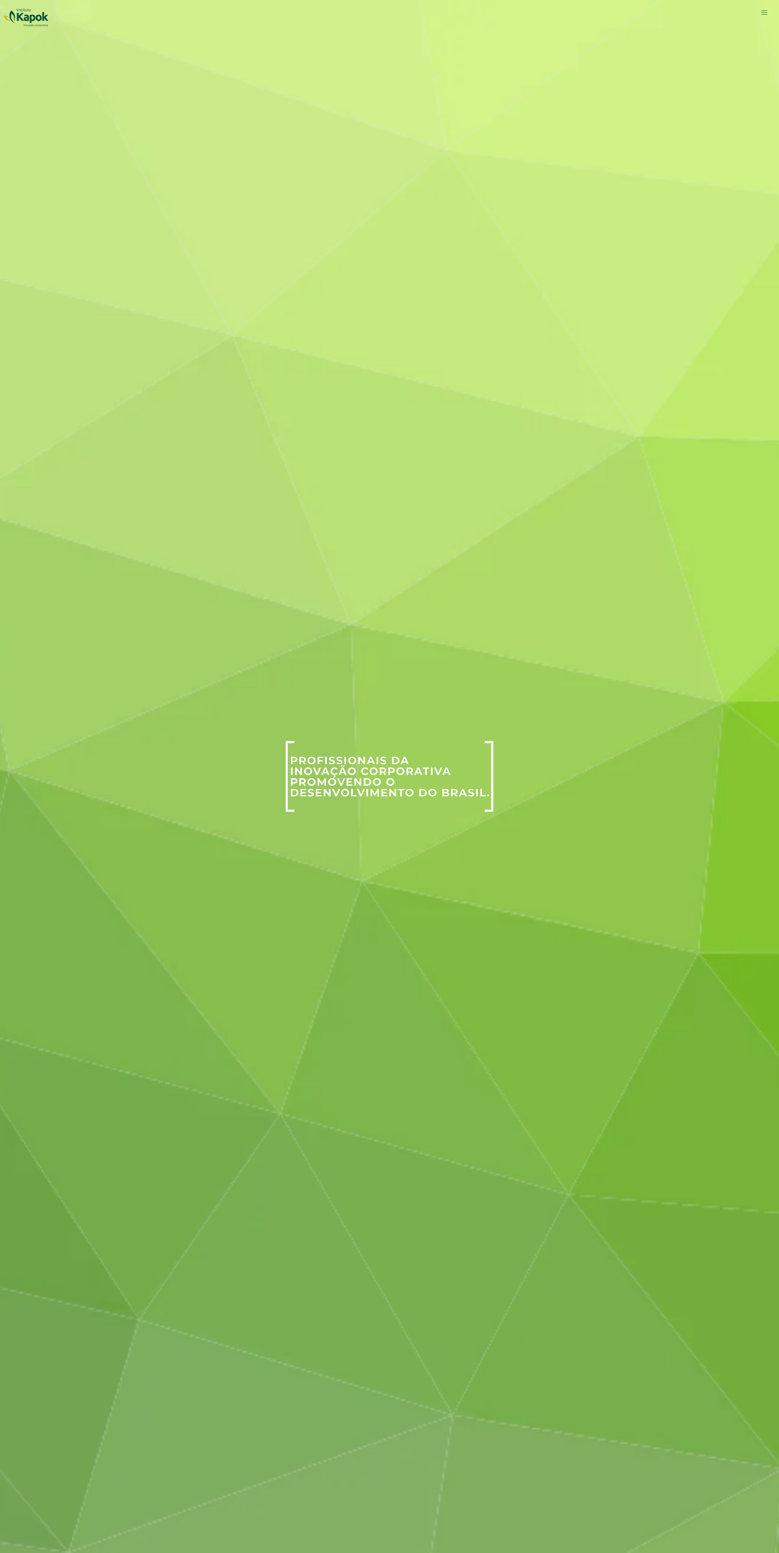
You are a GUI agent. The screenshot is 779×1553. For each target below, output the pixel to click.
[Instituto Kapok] (26, 17)
